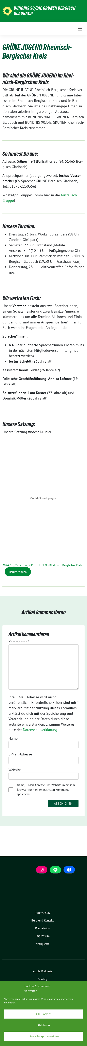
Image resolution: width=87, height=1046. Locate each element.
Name (13, 738)
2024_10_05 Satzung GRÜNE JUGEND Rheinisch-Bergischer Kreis (42, 565)
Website (14, 770)
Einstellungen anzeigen (44, 1036)
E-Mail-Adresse (20, 754)
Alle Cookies (43, 1014)
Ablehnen (43, 1025)
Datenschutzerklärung (40, 729)
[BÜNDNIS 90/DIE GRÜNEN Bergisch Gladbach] (7, 10)
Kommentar (18, 641)
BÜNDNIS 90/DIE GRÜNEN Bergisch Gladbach (44, 10)
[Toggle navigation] (80, 28)
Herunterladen (18, 572)
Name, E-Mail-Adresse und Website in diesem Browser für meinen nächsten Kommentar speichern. (46, 789)
